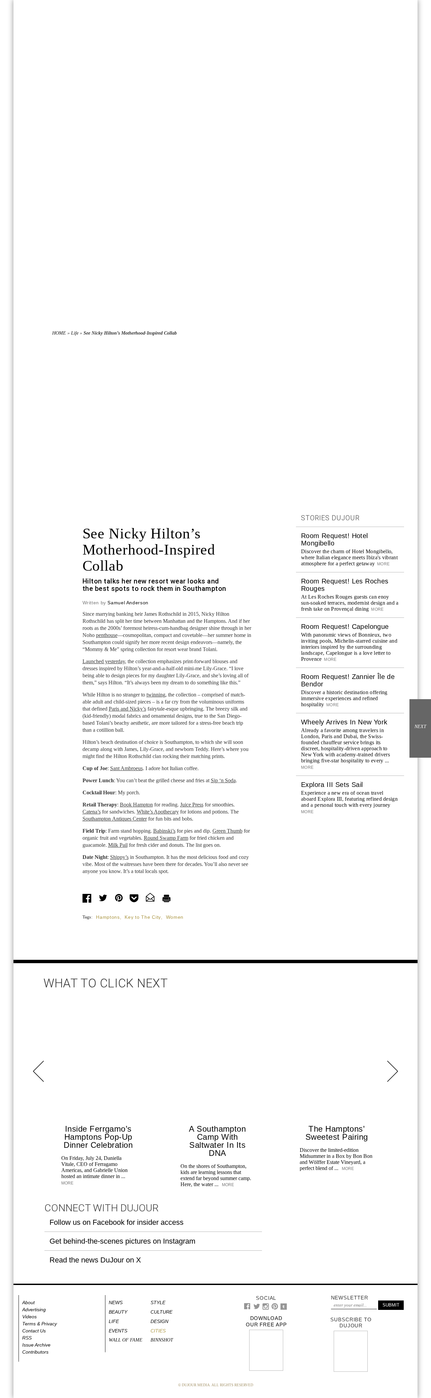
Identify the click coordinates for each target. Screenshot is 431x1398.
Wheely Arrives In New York (344, 722)
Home (59, 333)
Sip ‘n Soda (223, 780)
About (28, 1302)
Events (118, 1330)
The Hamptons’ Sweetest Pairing (336, 1132)
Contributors (35, 1352)
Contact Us (34, 1330)
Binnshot (162, 1340)
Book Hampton (136, 804)
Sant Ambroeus (126, 768)
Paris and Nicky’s (127, 709)
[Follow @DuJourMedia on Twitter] (256, 1308)
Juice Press (191, 804)
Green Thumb (227, 831)
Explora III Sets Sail (332, 784)
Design (159, 1321)
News (116, 1302)
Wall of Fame (125, 1340)
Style (158, 1302)
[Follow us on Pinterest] (274, 1308)
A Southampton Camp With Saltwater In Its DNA (217, 1141)
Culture (161, 1312)
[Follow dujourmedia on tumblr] (283, 1308)
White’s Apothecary (158, 812)
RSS (27, 1337)
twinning (155, 694)
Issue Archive (36, 1345)
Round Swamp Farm (166, 838)
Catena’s (91, 812)
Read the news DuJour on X (95, 1260)
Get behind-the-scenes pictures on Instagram (122, 1241)
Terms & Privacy (39, 1323)
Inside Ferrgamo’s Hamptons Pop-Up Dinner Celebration (98, 1136)
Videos (29, 1316)
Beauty (118, 1312)
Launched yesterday (103, 661)
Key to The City (143, 917)
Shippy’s (119, 857)
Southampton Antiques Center (114, 819)
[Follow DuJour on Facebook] (247, 1308)
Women (175, 917)
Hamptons (108, 917)
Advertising (34, 1309)
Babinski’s (164, 831)
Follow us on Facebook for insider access (116, 1222)
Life (74, 333)
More (383, 564)
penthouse (107, 635)
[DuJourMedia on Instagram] (266, 1308)
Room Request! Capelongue (345, 626)
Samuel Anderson (127, 602)
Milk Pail (118, 845)
